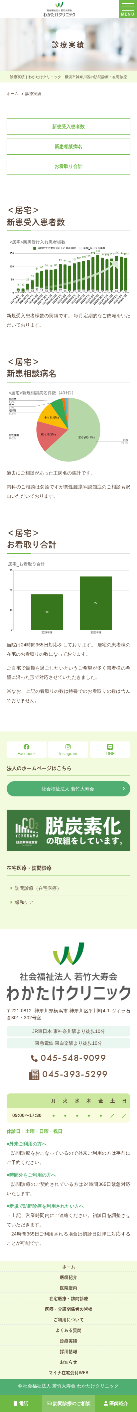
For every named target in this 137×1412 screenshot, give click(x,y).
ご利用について (69, 1320)
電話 (23, 1403)
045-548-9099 (73, 1058)
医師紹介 (118, 1403)
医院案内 (68, 1288)
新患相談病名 (68, 146)
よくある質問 (68, 1330)
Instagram (68, 753)
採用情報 (68, 1351)
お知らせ (68, 1362)
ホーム (68, 1267)
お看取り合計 (68, 166)
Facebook (27, 753)
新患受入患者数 (68, 126)
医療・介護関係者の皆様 (68, 1309)
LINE (110, 753)
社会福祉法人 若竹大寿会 (68, 788)
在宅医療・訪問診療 (68, 1298)
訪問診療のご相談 (71, 1403)
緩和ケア (24, 902)
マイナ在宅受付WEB (68, 1373)
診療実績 (68, 1341)
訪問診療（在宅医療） (38, 888)
